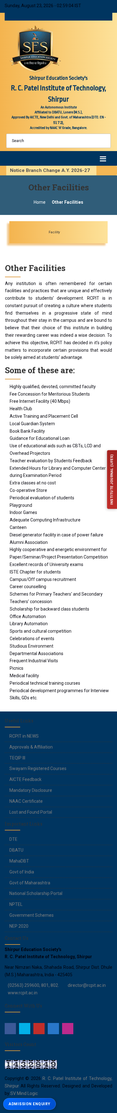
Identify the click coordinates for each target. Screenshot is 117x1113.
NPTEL (15, 904)
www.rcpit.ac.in (22, 992)
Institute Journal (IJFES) (112, 479)
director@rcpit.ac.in (87, 985)
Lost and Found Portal (30, 812)
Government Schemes (31, 915)
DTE (13, 839)
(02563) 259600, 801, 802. (33, 985)
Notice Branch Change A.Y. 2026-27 (52, 170)
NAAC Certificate (26, 801)
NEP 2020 (18, 926)
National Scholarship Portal (35, 893)
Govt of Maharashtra (29, 882)
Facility (70, 232)
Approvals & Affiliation (31, 746)
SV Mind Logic (24, 1093)
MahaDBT (19, 861)
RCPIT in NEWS (24, 736)
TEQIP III (17, 757)
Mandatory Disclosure (30, 790)
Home (40, 202)
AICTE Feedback (25, 779)
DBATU (16, 850)
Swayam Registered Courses (37, 768)
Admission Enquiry (29, 1104)
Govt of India (21, 871)
